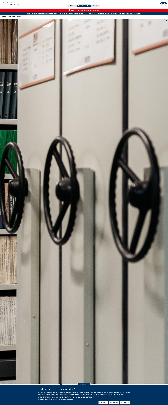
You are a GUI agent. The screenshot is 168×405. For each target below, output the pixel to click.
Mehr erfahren (103, 402)
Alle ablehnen (114, 402)
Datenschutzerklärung (68, 399)
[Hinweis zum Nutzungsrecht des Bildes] (166, 20)
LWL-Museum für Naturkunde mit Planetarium (11, 3)
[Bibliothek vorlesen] (61, 385)
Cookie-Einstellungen (84, 384)
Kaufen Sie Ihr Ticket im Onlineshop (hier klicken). (85, 10)
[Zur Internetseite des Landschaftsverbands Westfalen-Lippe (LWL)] (163, 3)
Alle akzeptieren (125, 402)
